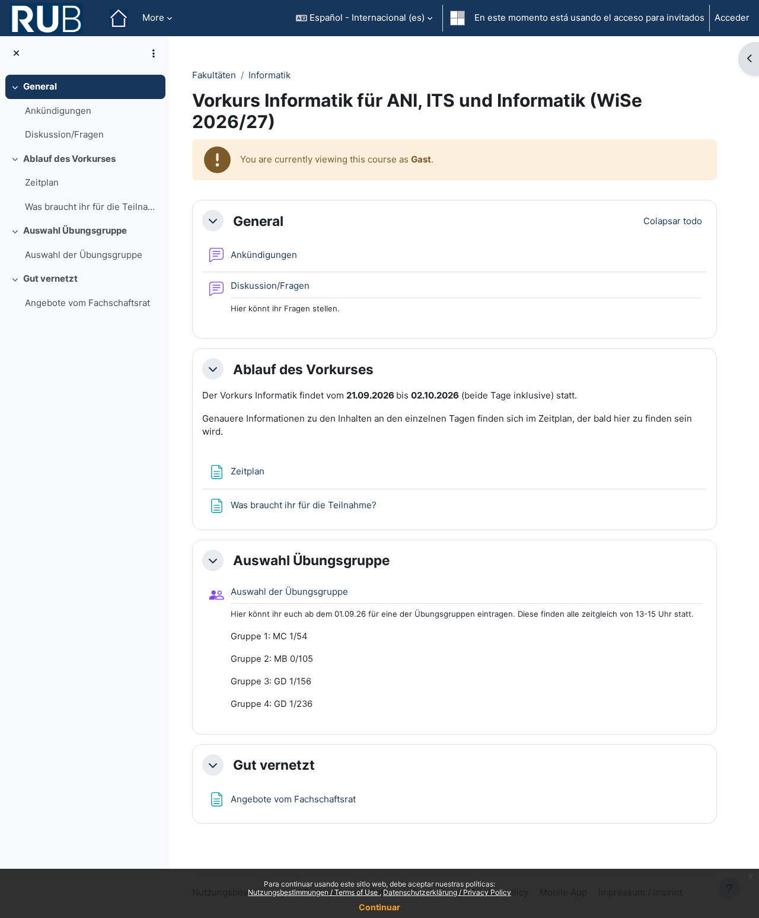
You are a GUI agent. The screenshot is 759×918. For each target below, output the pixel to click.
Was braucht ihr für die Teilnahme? (92, 206)
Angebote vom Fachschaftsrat (87, 302)
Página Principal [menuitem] (119, 18)
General (40, 86)
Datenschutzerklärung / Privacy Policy (447, 892)
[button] (364, 18)
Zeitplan (42, 182)
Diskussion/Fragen (64, 134)
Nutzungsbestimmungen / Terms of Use (314, 892)
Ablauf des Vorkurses (69, 158)
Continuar (379, 907)
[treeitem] (84, 111)
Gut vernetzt (50, 278)
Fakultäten (214, 75)
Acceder (732, 17)
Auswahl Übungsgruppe (75, 230)
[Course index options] (153, 53)
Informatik (269, 75)
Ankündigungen (58, 110)
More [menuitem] (153, 17)
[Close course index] (16, 54)
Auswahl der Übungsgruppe (83, 254)
